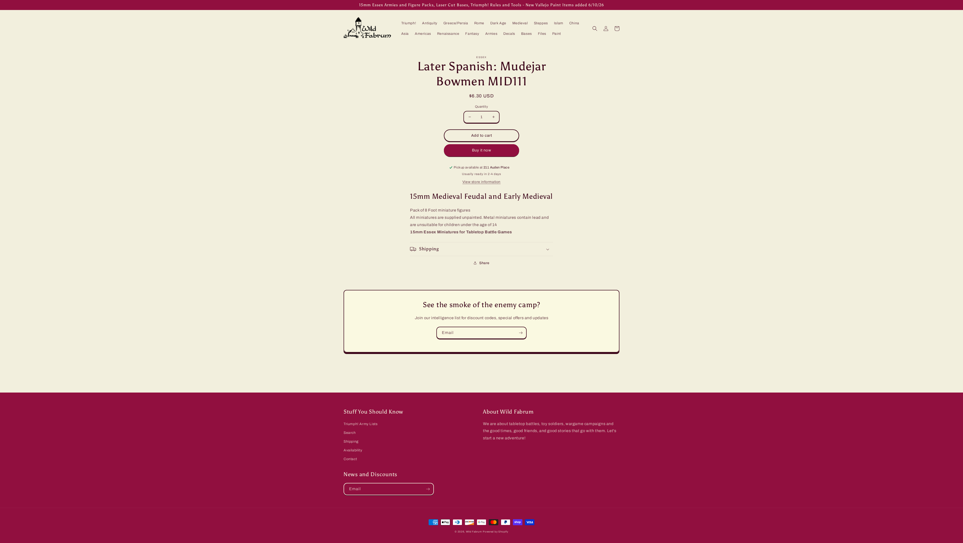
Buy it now (481, 150)
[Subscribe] (520, 333)
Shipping (351, 441)
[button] (594, 28)
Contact (350, 459)
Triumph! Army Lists (360, 424)
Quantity (481, 106)
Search (350, 433)
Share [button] (484, 263)
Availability (353, 450)
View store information (481, 182)
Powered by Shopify (495, 531)
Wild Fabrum (474, 531)
